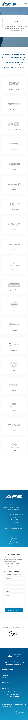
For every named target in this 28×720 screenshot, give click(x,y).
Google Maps (16, 542)
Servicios (4, 673)
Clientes (4, 677)
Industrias (5, 675)
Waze (15, 538)
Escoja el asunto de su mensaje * (12, 571)
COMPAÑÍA (6, 682)
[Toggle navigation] (25, 3)
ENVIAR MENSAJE (13, 610)
